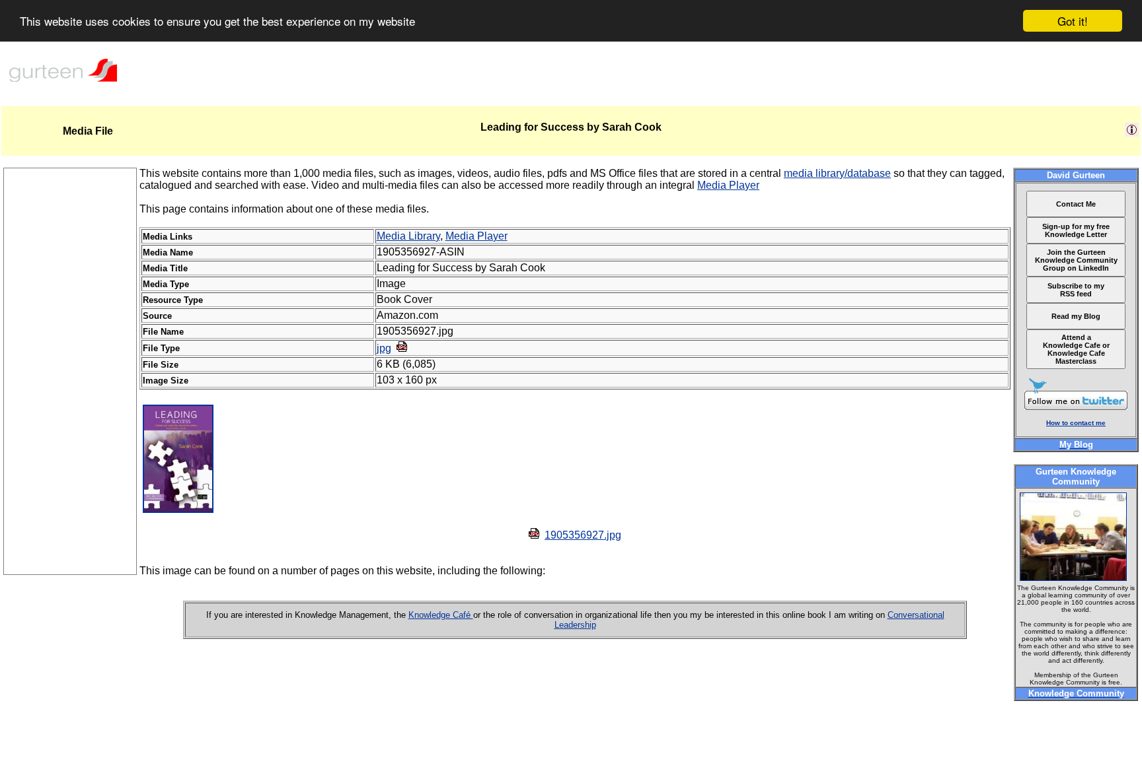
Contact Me (1076, 204)
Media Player (728, 185)
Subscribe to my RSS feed (1075, 290)
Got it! (1072, 21)
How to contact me (1076, 422)
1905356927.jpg (583, 535)
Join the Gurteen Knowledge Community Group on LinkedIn (1076, 260)
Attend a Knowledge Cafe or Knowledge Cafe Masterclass (1076, 349)
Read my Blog (1075, 316)
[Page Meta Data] (1132, 133)
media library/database (837, 173)
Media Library (408, 236)
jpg (384, 348)
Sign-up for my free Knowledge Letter (1076, 230)
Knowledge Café (440, 615)
